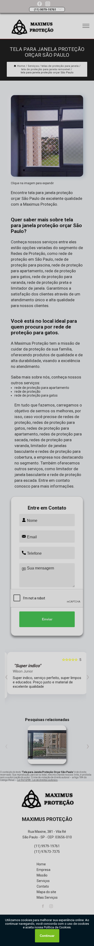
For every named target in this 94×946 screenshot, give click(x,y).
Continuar (47, 936)
